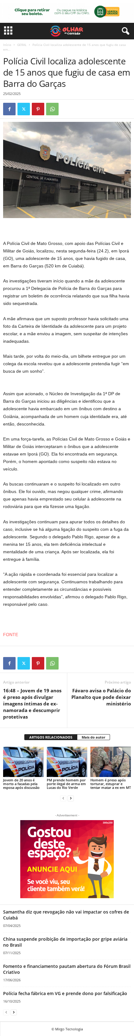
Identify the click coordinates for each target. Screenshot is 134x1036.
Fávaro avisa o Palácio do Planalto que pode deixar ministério (101, 697)
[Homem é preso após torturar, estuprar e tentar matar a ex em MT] (110, 762)
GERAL (21, 44)
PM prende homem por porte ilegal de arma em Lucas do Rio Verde (66, 784)
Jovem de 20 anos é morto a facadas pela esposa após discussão (21, 784)
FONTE (10, 634)
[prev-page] (63, 798)
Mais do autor (93, 737)
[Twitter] (23, 109)
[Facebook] (9, 109)
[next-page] (71, 798)
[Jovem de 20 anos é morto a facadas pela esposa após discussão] (23, 762)
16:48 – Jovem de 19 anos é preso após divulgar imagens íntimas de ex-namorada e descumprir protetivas (32, 703)
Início (7, 44)
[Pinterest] (38, 109)
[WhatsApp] (52, 109)
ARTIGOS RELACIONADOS (50, 737)
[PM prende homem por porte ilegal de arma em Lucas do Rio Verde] (67, 762)
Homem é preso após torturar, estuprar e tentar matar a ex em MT (110, 784)
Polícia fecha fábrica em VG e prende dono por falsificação (65, 993)
